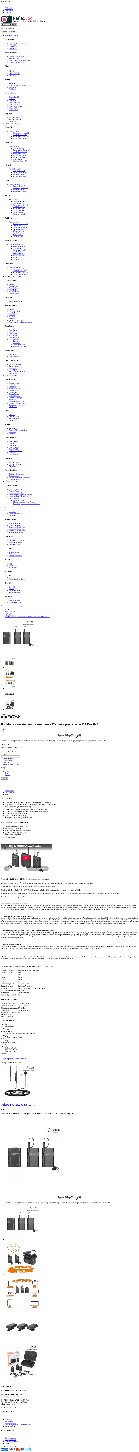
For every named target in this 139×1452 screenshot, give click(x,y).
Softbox (11, 309)
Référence (4, 1014)
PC (10, 577)
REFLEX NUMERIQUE (17, 43)
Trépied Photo (13, 83)
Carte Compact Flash (15, 106)
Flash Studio (13, 354)
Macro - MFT (17, 257)
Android (11, 565)
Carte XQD (12, 100)
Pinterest (7, 775)
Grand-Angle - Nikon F (20, 188)
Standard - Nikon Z (19, 174)
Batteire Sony (13, 390)
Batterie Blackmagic (15, 398)
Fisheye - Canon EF (19, 148)
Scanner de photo (14, 523)
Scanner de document (16, 532)
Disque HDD (13, 110)
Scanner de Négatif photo (17, 527)
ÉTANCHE (13, 49)
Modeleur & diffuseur (20, 346)
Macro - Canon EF (19, 157)
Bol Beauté (12, 316)
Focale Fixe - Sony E (20, 210)
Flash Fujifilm (13, 335)
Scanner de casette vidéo (17, 531)
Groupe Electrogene (15, 602)
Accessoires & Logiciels (17, 579)
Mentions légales (10, 1426)
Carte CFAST (13, 104)
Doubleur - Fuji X (19, 236)
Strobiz (15, 341)
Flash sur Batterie (14, 356)
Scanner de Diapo (14, 525)
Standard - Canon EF (20, 152)
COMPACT (13, 47)
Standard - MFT (18, 252)
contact (7, 1443)
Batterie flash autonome (16, 405)
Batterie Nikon (13, 385)
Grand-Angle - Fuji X (20, 227)
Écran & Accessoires (15, 556)
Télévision (12, 554)
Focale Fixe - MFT (19, 255)
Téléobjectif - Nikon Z (20, 176)
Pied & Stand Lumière (16, 301)
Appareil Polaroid (14, 491)
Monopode (12, 87)
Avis (6, 794)
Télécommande (14, 58)
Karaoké (11, 589)
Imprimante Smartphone (16, 493)
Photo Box (12, 512)
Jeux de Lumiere (14, 590)
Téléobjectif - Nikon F (20, 191)
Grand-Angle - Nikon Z (20, 172)
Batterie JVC (13, 392)
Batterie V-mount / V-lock (17, 403)
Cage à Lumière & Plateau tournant (20, 322)
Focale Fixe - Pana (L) (20, 274)
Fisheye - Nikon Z (19, 171)
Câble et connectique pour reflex (19, 60)
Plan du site (8, 1419)
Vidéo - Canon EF (19, 159)
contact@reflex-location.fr (10, 1396)
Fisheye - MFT (18, 248)
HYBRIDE (12, 45)
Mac (10, 575)
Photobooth (12, 515)
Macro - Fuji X (18, 235)
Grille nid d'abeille (15, 311)
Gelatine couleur (14, 293)
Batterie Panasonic (15, 388)
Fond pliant (12, 368)
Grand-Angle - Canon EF (21, 150)
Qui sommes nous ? (11, 1438)
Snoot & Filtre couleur (16, 320)
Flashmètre (16, 343)
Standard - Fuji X (18, 229)
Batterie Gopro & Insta (16, 401)
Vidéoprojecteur (14, 552)
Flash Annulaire (14, 337)
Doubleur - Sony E (19, 214)
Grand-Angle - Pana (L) (20, 269)
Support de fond (14, 366)
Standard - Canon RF (20, 135)
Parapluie (12, 315)
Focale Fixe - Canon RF (21, 138)
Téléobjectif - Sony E (20, 208)
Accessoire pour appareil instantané (20, 495)
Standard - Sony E (19, 207)
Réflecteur (12, 318)
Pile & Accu (13, 407)
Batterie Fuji (13, 387)
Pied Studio (12, 89)
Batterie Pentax (14, 394)
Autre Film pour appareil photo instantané (26, 504)
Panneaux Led (13, 286)
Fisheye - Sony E (18, 203)
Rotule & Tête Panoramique (18, 85)
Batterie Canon (14, 383)
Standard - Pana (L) (19, 271)
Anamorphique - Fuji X (20, 224)
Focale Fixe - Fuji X (19, 233)
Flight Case (12, 121)
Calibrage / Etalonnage (16, 56)
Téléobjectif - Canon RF (21, 136)
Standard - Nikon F (19, 189)
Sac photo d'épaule (15, 119)
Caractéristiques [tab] (10, 792)
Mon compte (9, 1421)
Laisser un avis (10, 751)
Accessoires (13, 567)
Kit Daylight (13, 290)
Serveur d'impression (15, 542)
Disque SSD (13, 108)
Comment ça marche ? (12, 1441)
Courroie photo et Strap (16, 62)
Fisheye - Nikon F (19, 186)
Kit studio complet (15, 364)
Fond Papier (13, 370)
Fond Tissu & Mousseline (17, 371)
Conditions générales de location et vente (18, 1425)
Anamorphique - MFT (20, 246)
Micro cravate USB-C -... (18, 1104)
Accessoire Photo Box (16, 514)
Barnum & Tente (14, 600)
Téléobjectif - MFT (19, 254)
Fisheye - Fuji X (18, 225)
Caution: (4, 744)
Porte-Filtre (12, 75)
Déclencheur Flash (19, 345)
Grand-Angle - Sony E (20, 205)
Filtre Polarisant (14, 72)
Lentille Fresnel (14, 313)
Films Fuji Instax (18, 500)
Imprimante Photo (14, 544)
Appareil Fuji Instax (15, 489)
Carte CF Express (14, 102)
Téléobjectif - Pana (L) (20, 272)
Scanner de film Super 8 (16, 529)
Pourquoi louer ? (10, 1440)
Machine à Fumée (14, 592)
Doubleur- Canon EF (20, 161)
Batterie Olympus (14, 396)
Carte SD (12, 99)
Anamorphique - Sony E (21, 201)
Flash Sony (12, 332)
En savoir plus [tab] (9, 791)
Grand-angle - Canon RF (21, 133)
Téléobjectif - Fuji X (19, 231)
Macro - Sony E (18, 212)
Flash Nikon (13, 334)
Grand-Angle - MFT (19, 250)
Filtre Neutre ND (14, 74)
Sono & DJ (12, 587)
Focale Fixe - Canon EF (20, 155)
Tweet (7, 773)
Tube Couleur (13, 288)
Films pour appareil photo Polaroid (24, 502)
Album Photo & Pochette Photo (19, 496)
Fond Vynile (13, 373)
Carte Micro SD (14, 97)
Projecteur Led (13, 284)
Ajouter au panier (7, 758)
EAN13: (4, 748)
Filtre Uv (12, 70)
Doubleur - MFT (18, 259)
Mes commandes (10, 1423)
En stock (3, 1016)
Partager (7, 771)
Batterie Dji (12, 399)
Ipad (10, 564)
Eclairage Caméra (14, 291)
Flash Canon (13, 330)
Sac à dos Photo (14, 118)
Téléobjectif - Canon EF (21, 154)
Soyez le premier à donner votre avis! (13, 1059)
